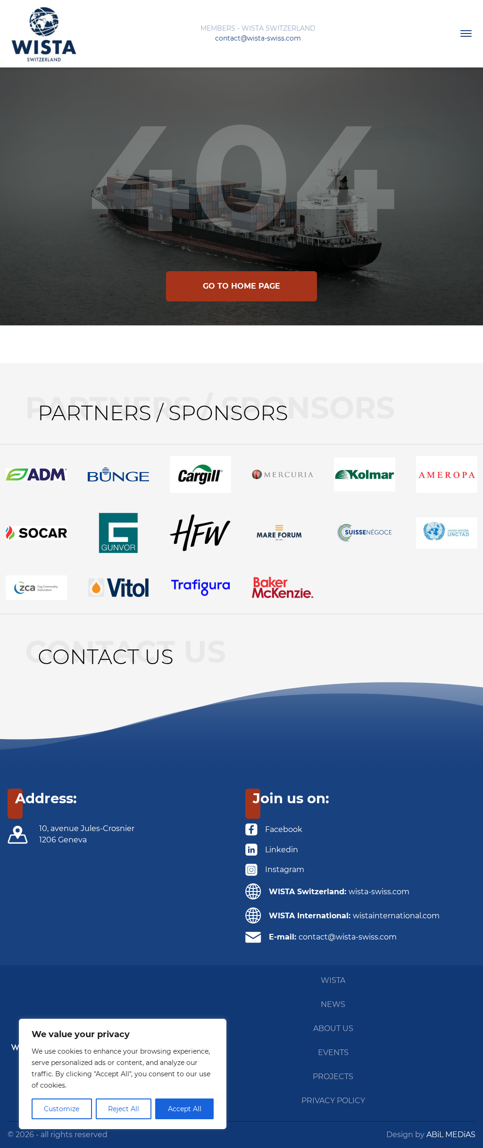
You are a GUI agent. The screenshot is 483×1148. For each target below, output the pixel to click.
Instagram (284, 869)
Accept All (184, 1109)
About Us (333, 1028)
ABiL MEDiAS (450, 1134)
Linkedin (281, 849)
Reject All (123, 1109)
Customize (61, 1109)
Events (333, 1052)
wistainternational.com (396, 915)
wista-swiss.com (379, 891)
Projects (333, 1076)
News (333, 1004)
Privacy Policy (333, 1100)
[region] (122, 1074)
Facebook (283, 829)
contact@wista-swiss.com (258, 38)
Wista (333, 980)
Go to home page (241, 286)
